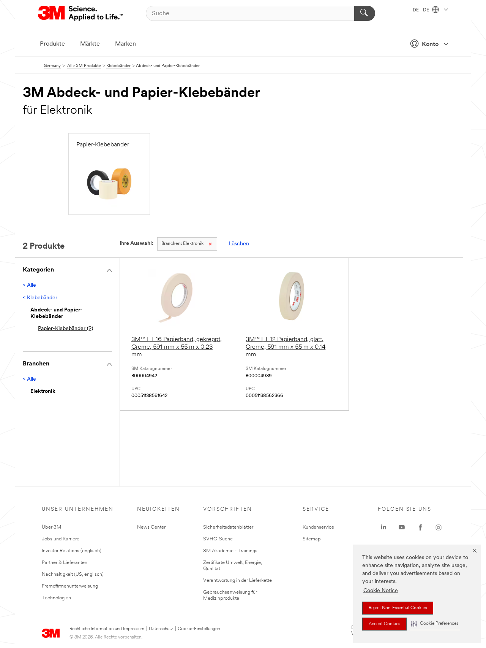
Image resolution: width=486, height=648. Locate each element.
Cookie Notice (380, 591)
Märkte (90, 44)
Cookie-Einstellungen (199, 629)
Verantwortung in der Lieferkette (237, 580)
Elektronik (182, 243)
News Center (151, 527)
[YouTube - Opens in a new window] (401, 527)
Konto (430, 44)
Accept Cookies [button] (384, 624)
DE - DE (421, 10)
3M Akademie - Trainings (230, 550)
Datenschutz (161, 629)
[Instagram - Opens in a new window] (438, 527)
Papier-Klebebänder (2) (65, 329)
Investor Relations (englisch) (71, 550)
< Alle (29, 285)
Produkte (52, 44)
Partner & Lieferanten (64, 562)
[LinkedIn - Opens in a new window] (383, 527)
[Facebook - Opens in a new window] (420, 527)
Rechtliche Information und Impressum (106, 629)
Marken (125, 44)
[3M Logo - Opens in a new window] (81, 13)
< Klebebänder (40, 298)
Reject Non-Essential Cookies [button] (398, 608)
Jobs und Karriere (60, 539)
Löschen (239, 244)
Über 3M (51, 527)
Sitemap (312, 539)
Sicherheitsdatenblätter (228, 527)
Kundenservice (318, 527)
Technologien (56, 598)
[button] (435, 624)
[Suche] (364, 13)
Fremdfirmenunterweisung (70, 586)
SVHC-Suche (218, 539)
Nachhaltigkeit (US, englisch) (73, 574)
